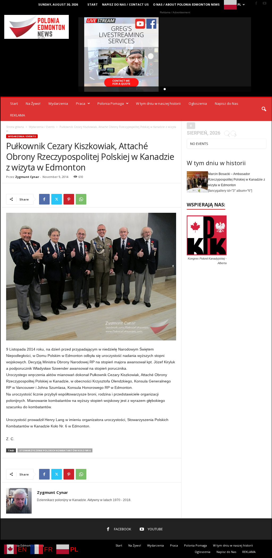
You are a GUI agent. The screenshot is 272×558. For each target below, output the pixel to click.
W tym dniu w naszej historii (158, 103)
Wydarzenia (58, 103)
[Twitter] (56, 199)
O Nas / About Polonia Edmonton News (186, 4)
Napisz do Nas (226, 103)
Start (92, 4)
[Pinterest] (68, 199)
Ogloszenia (198, 103)
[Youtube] (264, 3)
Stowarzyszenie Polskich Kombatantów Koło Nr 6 (55, 450)
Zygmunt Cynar (27, 177)
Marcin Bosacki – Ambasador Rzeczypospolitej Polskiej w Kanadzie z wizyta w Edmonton (236, 179)
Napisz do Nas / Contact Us (125, 4)
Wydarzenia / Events (41, 127)
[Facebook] (256, 3)
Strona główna (15, 127)
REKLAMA (17, 115)
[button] (264, 109)
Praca (80, 103)
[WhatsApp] (81, 199)
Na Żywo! (33, 103)
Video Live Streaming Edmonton (121, 54)
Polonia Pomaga (110, 103)
